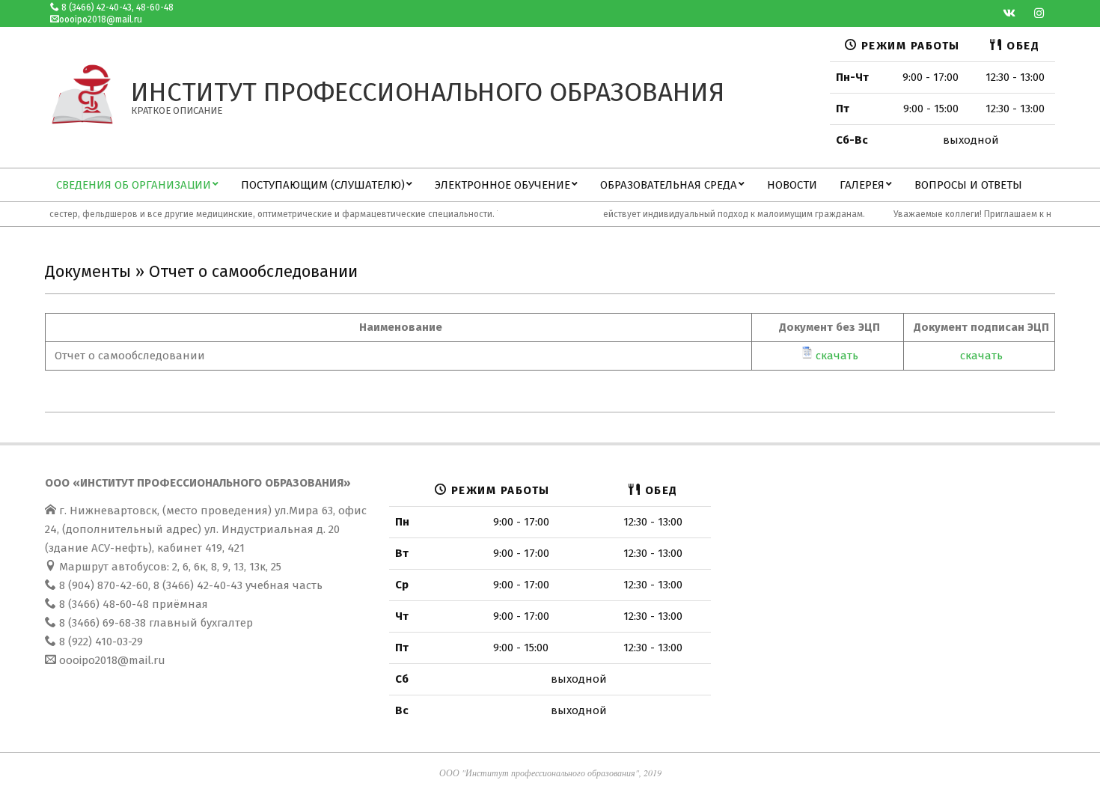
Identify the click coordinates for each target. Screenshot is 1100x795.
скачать (837, 355)
